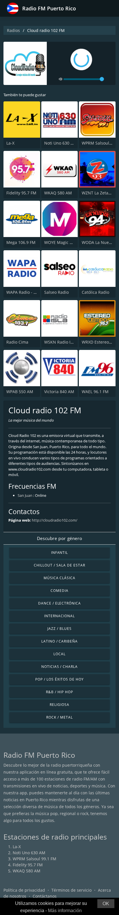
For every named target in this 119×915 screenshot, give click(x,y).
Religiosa (59, 704)
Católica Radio (95, 292)
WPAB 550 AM (19, 391)
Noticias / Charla (59, 666)
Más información (65, 910)
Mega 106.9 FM (21, 242)
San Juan (25, 495)
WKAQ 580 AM (58, 193)
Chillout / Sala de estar (59, 565)
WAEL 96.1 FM (95, 391)
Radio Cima (17, 342)
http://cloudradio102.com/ (54, 520)
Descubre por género (59, 538)
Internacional (59, 615)
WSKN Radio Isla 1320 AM (69, 342)
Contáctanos (45, 896)
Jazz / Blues (59, 628)
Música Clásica (59, 577)
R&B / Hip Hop (59, 691)
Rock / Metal (59, 717)
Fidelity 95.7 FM (21, 193)
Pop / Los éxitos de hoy (59, 679)
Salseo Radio (56, 292)
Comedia (59, 590)
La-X (10, 143)
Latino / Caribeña (59, 641)
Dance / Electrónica (59, 603)
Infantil (59, 552)
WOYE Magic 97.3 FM (64, 242)
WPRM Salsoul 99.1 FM (34, 858)
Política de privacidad (24, 890)
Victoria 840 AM (59, 391)
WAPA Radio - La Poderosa (31, 292)
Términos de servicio (71, 890)
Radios (13, 30)
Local (59, 653)
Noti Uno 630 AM (60, 143)
